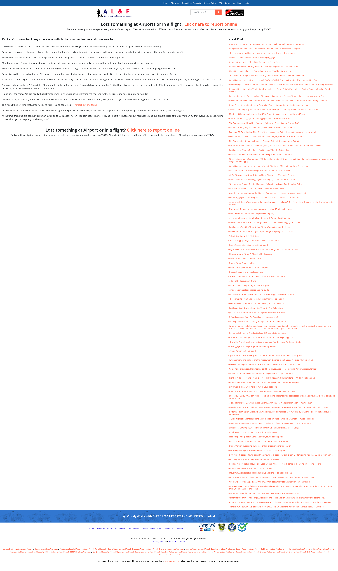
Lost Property (133, 529)
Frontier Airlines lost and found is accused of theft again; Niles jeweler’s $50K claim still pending (272, 378)
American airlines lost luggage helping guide (249, 290)
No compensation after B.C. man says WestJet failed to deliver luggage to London (265, 222)
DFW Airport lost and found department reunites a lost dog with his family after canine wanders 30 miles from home (281, 455)
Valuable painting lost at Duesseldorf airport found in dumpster (257, 450)
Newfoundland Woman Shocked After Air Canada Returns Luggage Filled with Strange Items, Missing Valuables (278, 100)
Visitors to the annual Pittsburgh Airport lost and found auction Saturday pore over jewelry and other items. (277, 498)
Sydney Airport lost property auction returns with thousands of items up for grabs (265, 355)
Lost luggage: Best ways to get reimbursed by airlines (252, 346)
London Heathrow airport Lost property (18, 549)
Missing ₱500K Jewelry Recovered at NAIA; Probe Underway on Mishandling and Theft (267, 114)
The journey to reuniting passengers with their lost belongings (257, 299)
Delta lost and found (18, 552)
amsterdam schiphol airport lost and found (76, 549)
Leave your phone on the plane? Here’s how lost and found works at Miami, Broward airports (270, 423)
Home (165, 3)
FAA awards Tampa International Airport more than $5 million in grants (260, 209)
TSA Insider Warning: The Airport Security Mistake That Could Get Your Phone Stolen (266, 75)
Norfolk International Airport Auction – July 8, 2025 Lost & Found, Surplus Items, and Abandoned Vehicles (275, 145)
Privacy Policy (159, 541)
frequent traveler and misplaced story (246, 272)
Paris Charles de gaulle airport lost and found (113, 549)
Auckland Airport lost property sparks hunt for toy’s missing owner (258, 441)
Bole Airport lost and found (317, 552)
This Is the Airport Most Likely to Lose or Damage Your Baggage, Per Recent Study (265, 342)
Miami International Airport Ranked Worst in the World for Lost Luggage (261, 71)
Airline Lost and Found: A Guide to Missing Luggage (252, 58)
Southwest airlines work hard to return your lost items (253, 387)
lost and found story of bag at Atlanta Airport (249, 285)
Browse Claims (210, 3)
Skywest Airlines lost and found (272, 552)
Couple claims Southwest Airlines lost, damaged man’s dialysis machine (261, 373)
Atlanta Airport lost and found (242, 351)
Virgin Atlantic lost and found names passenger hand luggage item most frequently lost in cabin (271, 477)
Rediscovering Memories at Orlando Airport (248, 267)
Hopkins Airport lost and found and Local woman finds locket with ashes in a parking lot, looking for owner (276, 464)
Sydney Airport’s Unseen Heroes (243, 263)
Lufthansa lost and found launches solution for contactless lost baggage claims (264, 493)
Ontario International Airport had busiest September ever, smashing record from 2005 (267, 193)
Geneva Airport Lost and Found (247, 549)
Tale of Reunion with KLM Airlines (244, 236)
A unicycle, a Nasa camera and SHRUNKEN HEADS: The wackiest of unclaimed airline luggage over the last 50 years (280, 502)
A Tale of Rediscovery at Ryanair (243, 281)
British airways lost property (324, 549)
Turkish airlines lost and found (200, 552)
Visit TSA (176, 561)
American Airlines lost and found (174, 552)
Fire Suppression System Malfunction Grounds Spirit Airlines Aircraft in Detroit (264, 141)
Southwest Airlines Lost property (298, 549)
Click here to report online (210, 24)
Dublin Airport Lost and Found (272, 549)
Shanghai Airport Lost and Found (171, 549)
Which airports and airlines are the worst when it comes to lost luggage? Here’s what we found (271, 360)
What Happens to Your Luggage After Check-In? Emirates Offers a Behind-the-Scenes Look (269, 166)
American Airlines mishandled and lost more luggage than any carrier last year (264, 382)
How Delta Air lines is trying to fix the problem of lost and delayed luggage (262, 391)
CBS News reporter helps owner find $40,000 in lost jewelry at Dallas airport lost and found (269, 482)
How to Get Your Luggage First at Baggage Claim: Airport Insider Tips (259, 118)
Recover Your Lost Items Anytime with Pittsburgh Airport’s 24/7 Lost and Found (264, 67)
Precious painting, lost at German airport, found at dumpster (256, 437)
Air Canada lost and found (169, 555)
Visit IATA (168, 561)
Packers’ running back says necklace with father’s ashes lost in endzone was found (265, 364)
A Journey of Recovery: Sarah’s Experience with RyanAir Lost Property (259, 218)
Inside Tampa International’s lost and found (248, 245)
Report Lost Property (191, 3)
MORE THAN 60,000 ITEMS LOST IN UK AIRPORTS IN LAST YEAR (256, 188)
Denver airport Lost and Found (46, 549)
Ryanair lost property (35, 552)
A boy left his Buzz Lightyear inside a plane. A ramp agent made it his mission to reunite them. (271, 403)
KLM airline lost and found (80, 552)
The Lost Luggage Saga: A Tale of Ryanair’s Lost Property (254, 240)
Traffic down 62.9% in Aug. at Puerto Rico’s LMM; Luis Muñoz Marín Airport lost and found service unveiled (276, 507)
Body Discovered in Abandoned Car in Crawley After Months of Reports (260, 154)
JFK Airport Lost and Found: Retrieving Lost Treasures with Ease (257, 312)
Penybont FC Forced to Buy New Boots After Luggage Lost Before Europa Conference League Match (272, 132)
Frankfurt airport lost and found (145, 549)
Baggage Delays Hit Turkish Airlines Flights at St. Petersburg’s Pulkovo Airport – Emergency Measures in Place (277, 96)
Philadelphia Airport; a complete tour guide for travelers (254, 459)
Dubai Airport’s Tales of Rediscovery (245, 258)
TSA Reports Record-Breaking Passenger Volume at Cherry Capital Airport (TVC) (264, 123)
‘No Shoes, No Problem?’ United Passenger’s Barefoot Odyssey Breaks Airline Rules (265, 184)
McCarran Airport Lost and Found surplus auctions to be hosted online (260, 473)
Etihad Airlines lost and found (57, 552)
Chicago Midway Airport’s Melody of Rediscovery (250, 254)
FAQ (221, 3)
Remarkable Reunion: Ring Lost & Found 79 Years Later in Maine (257, 333)
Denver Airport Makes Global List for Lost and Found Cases (255, 62)
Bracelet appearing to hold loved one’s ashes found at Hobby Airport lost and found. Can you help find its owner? (279, 407)
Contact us (230, 3)
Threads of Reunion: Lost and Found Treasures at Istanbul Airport (258, 276)
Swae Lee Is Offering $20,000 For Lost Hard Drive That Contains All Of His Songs (264, 428)
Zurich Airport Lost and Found (222, 549)
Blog (239, 3)
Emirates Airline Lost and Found (147, 552)
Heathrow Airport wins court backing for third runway (253, 432)
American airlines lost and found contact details (250, 468)
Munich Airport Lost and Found (198, 549)
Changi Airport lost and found (122, 552)
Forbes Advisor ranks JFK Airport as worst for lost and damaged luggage (261, 337)
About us (175, 3)
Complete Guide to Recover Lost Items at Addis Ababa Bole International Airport (264, 49)
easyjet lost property (101, 552)
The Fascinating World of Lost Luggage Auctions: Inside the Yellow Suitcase (262, 53)
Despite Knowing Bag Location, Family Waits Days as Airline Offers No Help (262, 127)
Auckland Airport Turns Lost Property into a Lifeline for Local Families (259, 170)
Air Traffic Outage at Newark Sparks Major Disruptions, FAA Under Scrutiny (262, 175)
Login (246, 3)
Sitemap (179, 529)
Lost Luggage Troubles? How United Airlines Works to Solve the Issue (259, 227)
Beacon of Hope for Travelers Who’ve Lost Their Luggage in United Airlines (262, 294)
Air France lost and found (224, 552)
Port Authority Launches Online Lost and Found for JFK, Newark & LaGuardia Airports (266, 136)
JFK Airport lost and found (84, 104)
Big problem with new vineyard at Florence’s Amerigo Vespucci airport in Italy (263, 249)
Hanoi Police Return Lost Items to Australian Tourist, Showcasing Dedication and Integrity (268, 105)
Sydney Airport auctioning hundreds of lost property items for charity (260, 446)
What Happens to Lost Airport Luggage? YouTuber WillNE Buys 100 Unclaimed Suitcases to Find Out (273, 80)
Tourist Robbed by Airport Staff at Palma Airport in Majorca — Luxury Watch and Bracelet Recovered (273, 109)
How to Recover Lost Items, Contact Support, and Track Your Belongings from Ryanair (266, 44)
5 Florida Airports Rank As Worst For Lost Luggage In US (253, 317)
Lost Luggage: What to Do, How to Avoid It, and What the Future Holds (259, 150)
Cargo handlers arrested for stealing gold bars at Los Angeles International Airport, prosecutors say (273, 369)
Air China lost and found (296, 552)
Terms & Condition (177, 541)
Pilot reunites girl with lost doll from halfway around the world (256, 303)
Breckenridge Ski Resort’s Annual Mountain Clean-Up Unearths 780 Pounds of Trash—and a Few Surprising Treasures (281, 84)
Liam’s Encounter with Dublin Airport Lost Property (251, 213)
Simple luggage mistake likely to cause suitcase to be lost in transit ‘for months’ (264, 197)
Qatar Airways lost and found (247, 552)
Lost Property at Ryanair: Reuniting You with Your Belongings (256, 308)
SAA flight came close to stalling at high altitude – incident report (258, 321)
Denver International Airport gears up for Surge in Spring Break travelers (261, 231)
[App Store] (237, 13)
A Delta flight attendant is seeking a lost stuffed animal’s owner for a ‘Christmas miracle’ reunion (271, 419)
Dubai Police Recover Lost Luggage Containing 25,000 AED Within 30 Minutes (263, 179)
